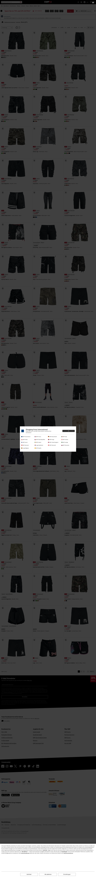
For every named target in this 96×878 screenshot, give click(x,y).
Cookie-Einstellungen (25, 853)
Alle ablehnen (48, 874)
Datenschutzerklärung (68, 853)
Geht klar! (29, 874)
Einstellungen (67, 874)
